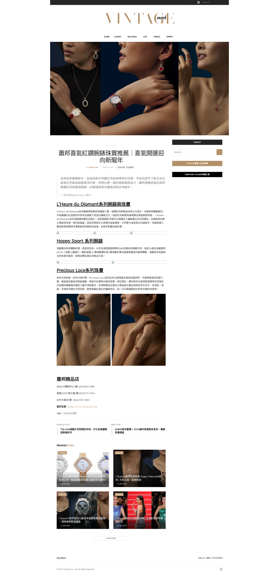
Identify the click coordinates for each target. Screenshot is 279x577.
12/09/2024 (65, 484)
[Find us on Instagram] (191, 2)
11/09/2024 (122, 484)
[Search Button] (225, 2)
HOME (107, 37)
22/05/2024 (122, 526)
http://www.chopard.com (82, 406)
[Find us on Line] (198, 2)
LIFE (145, 37)
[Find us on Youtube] (194, 2)
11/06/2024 (65, 526)
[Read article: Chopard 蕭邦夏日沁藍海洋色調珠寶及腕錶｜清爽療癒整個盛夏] (83, 510)
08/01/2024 (108, 167)
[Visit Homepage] (139, 18)
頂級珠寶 (121, 167)
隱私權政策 (61, 558)
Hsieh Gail (93, 167)
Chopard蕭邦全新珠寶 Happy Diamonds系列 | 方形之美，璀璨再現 (138, 478)
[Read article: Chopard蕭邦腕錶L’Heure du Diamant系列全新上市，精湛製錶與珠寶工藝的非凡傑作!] (83, 468)
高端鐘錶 (130, 167)
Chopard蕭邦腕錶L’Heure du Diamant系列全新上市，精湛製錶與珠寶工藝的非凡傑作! (82, 478)
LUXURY (117, 37)
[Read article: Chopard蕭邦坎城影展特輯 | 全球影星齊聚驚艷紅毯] (139, 510)
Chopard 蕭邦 (70, 413)
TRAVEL (156, 37)
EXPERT (170, 37)
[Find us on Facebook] (187, 2)
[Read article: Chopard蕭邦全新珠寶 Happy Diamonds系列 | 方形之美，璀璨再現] (139, 468)
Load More (111, 538)
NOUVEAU (132, 37)
